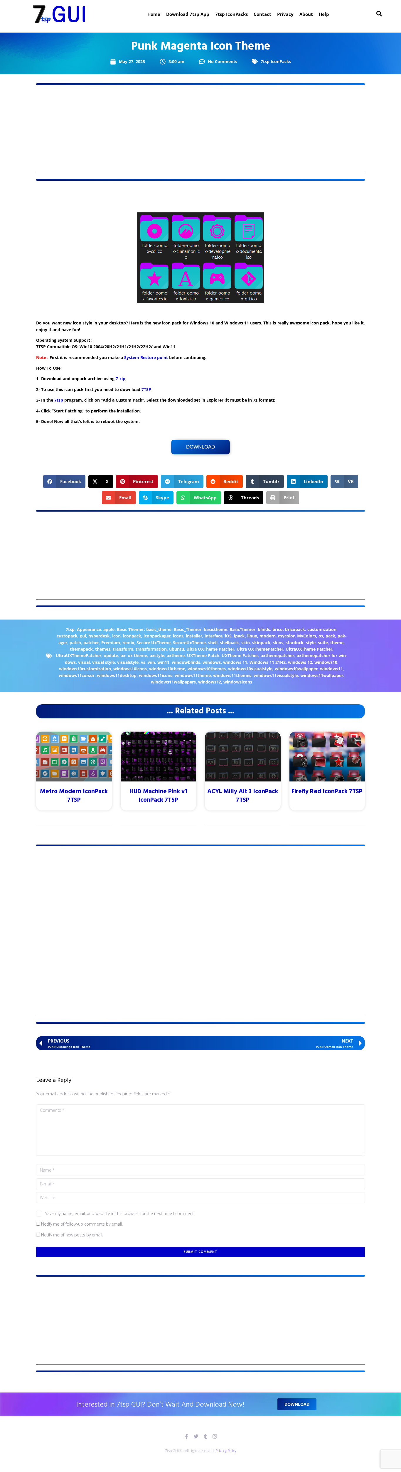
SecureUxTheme (189, 642)
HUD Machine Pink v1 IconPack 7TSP (158, 796)
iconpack (132, 636)
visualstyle (128, 662)
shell (213, 642)
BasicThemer (242, 629)
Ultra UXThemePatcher (260, 649)
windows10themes (207, 668)
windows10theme (167, 668)
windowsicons (237, 682)
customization (321, 629)
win (151, 662)
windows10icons (130, 668)
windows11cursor (77, 675)
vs (143, 662)
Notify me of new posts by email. (72, 1235)
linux (252, 636)
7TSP (146, 389)
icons (178, 636)
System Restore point (146, 357)
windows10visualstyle (250, 668)
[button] (64, 481)
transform (123, 649)
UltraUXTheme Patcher (309, 649)
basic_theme (158, 629)
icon (116, 636)
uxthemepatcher (277, 655)
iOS (228, 636)
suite (323, 642)
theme (336, 642)
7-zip (120, 378)
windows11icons (155, 675)
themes (102, 649)
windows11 (331, 668)
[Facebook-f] (186, 1436)
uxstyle (156, 655)
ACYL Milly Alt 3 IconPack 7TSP (242, 796)
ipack (239, 636)
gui (83, 636)
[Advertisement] (200, 132)
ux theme (137, 655)
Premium (110, 642)
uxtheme (175, 655)
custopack (67, 636)
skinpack (261, 642)
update (111, 655)
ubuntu (176, 649)
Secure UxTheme (154, 642)
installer (194, 636)
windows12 (209, 682)
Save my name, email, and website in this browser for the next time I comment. (120, 1213)
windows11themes (232, 675)
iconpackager (157, 636)
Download (200, 447)
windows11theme (193, 675)
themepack (81, 649)
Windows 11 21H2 (268, 662)
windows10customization (85, 668)
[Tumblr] (205, 1436)
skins (278, 642)
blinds (264, 629)
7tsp (58, 400)
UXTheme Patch (203, 655)
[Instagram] (214, 1436)
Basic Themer (130, 629)
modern (268, 636)
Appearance (89, 629)
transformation (151, 649)
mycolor (286, 636)
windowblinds (186, 662)
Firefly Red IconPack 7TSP (327, 791)
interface (214, 636)
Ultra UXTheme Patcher (210, 649)
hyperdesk (99, 636)
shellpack (229, 642)
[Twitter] (195, 1436)
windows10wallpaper (296, 668)
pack (330, 636)
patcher (91, 642)
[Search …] (379, 14)
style (311, 642)
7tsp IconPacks (276, 61)
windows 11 (235, 662)
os (321, 636)
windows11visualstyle (276, 675)
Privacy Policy (225, 1450)
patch (75, 642)
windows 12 (300, 662)
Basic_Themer (187, 629)
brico (277, 629)
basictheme (215, 629)
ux (122, 655)
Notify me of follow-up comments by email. (82, 1224)
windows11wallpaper (321, 675)
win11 (163, 662)
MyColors (306, 636)
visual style (103, 662)
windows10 (325, 662)
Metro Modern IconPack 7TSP (74, 796)
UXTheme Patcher (240, 655)
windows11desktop (117, 675)
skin (245, 642)
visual (84, 662)
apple (108, 629)
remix (128, 642)
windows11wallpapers (173, 682)
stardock (295, 642)
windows (212, 662)
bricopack (295, 629)
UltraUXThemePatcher (78, 655)
